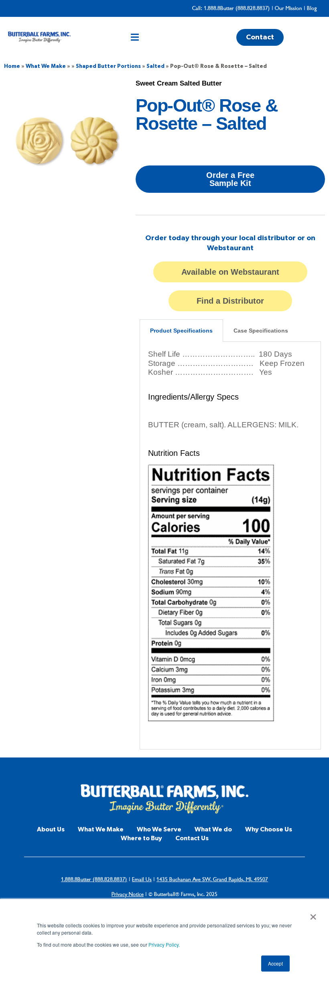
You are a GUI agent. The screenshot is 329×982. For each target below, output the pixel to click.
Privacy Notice (128, 894)
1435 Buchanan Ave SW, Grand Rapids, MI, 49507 (212, 879)
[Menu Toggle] (135, 37)
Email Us (142, 879)
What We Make (46, 66)
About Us (51, 829)
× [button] (313, 914)
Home (12, 66)
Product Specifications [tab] (181, 330)
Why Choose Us (268, 829)
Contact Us (192, 838)
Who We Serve (159, 829)
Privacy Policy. (164, 944)
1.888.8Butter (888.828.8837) (237, 8)
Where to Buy (141, 838)
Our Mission (288, 8)
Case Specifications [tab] (261, 330)
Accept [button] (275, 963)
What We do (213, 829)
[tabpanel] (230, 545)
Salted (155, 66)
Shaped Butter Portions (108, 66)
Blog (312, 8)
